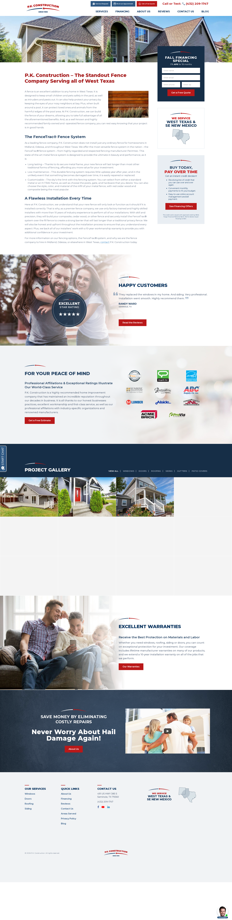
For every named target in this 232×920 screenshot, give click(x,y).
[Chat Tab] (116, 460)
